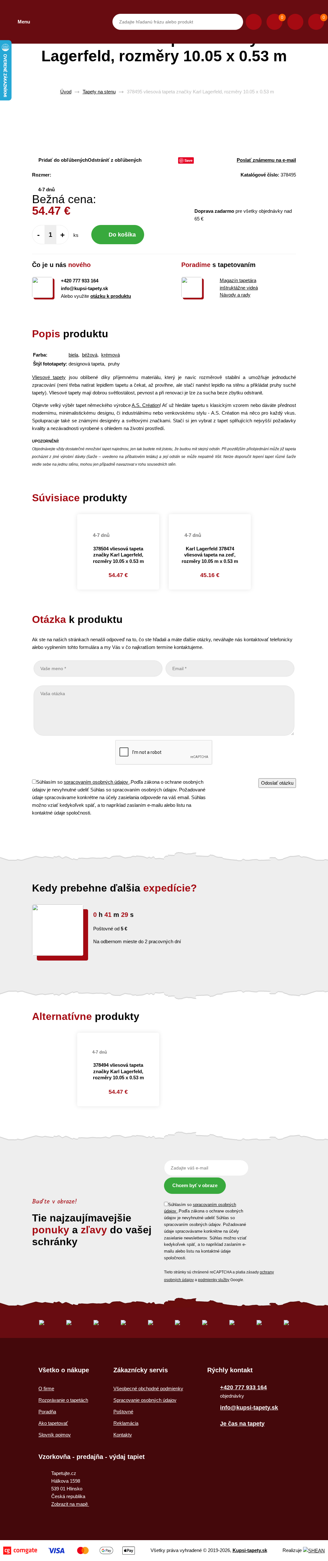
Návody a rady (235, 295)
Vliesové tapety (49, 377)
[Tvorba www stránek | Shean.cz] (314, 1550)
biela (73, 355)
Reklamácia (125, 1423)
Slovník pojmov (54, 1434)
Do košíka (122, 234)
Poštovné (123, 1411)
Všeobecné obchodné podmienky (148, 1388)
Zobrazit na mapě (70, 1504)
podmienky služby (213, 1280)
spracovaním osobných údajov (96, 782)
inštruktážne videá (239, 287)
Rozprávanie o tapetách (63, 1400)
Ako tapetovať (53, 1423)
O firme (46, 1388)
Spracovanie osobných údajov (144, 1400)
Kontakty (122, 1434)
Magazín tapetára (238, 280)
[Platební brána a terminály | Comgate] (69, 1551)
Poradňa (47, 1411)
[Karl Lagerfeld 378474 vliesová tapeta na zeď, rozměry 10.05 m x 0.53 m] (210, 518)
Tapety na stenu (99, 91)
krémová (110, 355)
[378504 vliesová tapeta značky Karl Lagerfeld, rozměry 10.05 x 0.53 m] (118, 518)
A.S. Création (146, 405)
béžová (89, 355)
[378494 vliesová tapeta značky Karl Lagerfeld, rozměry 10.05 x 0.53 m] (118, 1036)
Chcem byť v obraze (194, 1185)
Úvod (65, 91)
